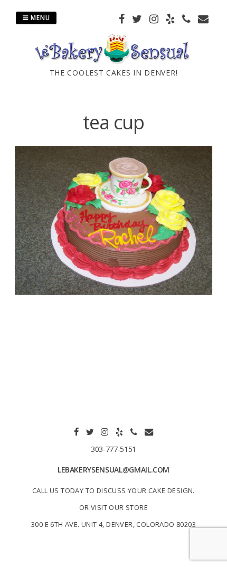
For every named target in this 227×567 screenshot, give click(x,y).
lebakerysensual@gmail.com (113, 470)
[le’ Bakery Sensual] (113, 61)
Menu (39, 17)
